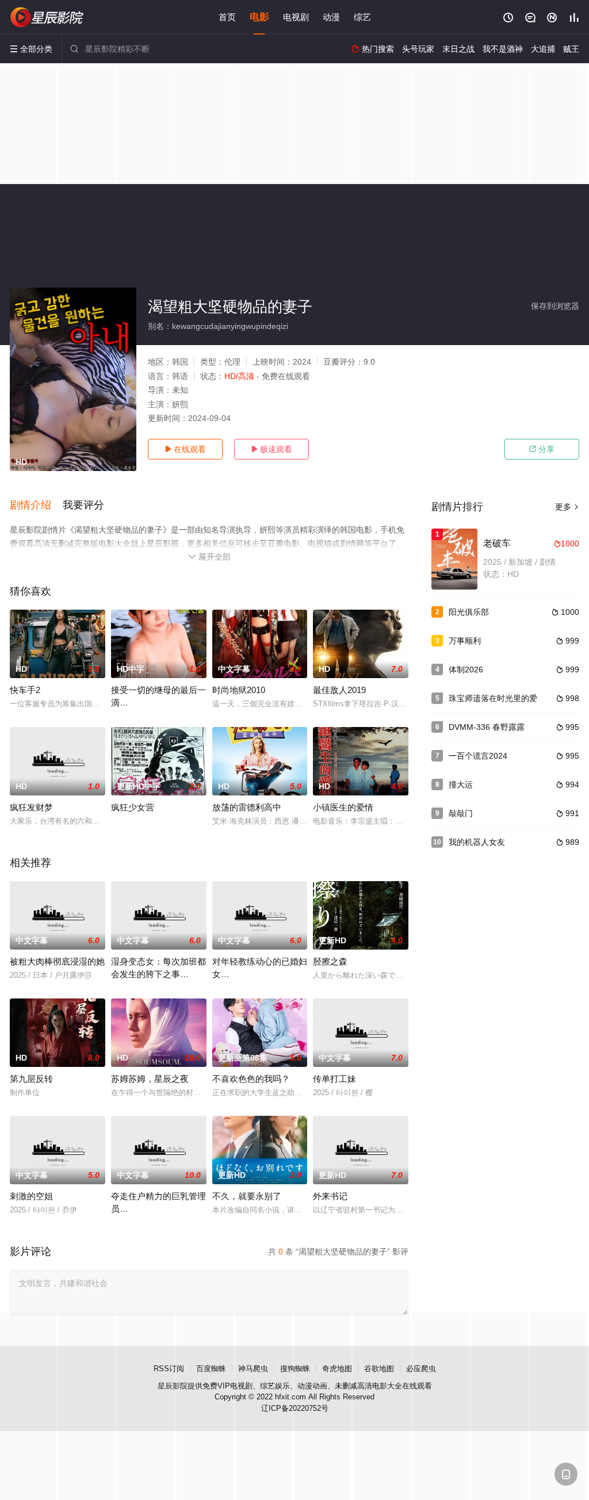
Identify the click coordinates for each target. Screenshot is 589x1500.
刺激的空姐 (31, 1196)
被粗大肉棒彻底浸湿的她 (57, 961)
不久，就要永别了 (246, 1196)
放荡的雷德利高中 (246, 807)
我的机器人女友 (477, 842)
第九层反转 (31, 1079)
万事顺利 (465, 640)
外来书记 (330, 1196)
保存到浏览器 (555, 306)
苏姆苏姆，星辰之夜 (150, 1079)
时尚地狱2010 (238, 690)
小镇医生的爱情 (343, 807)
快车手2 (25, 690)
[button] (36, 505)
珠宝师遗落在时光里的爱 (493, 698)
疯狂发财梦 (31, 807)
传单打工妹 (334, 1079)
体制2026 (466, 669)
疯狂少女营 (132, 807)
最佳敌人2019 (339, 690)
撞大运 (461, 784)
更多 (567, 506)
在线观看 (185, 449)
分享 (541, 449)
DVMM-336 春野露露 (487, 727)
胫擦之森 (330, 961)
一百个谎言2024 (478, 755)
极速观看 (271, 449)
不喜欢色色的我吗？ (251, 1079)
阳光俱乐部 (469, 612)
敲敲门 (461, 813)
